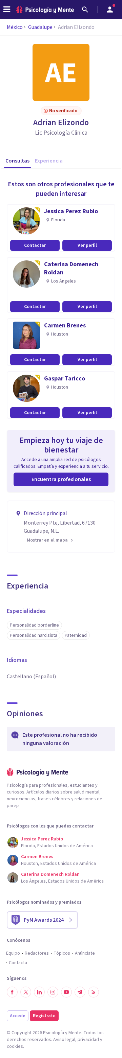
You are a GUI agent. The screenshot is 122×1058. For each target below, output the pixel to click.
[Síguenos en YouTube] (66, 992)
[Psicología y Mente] (45, 9)
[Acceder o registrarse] (110, 9)
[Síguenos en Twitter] (25, 992)
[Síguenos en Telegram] (80, 992)
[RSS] (93, 992)
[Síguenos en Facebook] (12, 992)
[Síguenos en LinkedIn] (39, 992)
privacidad (88, 1039)
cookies (15, 1046)
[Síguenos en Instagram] (52, 992)
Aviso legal (64, 1039)
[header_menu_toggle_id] (7, 9)
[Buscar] (85, 9)
